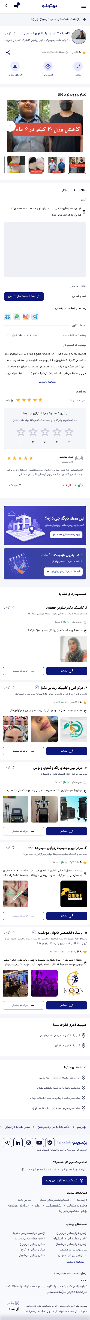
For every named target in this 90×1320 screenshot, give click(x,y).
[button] (45, 641)
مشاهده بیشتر (48, 382)
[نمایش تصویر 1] (77, 165)
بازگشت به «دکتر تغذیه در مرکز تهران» (55, 19)
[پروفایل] (6, 6)
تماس (63, 671)
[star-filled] (18, 401)
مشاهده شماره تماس (21, 296)
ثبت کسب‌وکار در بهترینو (65, 571)
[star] (21, 432)
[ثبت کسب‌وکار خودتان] (15, 6)
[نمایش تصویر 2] (57, 165)
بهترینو (81, 1127)
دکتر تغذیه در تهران (17, 1127)
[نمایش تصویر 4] (16, 165)
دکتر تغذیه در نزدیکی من (53, 1127)
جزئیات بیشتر (20, 671)
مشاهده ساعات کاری (24, 335)
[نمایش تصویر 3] (36, 165)
